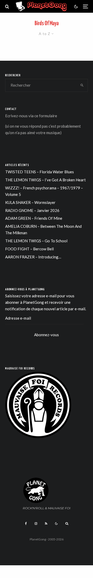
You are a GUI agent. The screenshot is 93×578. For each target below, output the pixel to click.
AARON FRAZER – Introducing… (33, 256)
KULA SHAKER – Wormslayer (30, 202)
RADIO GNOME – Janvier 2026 (32, 210)
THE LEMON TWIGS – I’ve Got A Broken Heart (45, 179)
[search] (82, 85)
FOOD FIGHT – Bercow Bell (29, 248)
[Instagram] (36, 523)
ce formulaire (45, 115)
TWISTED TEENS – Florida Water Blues (39, 171)
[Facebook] (26, 523)
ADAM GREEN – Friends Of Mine (33, 218)
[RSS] (46, 523)
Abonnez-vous (46, 334)
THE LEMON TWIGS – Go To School (36, 240)
